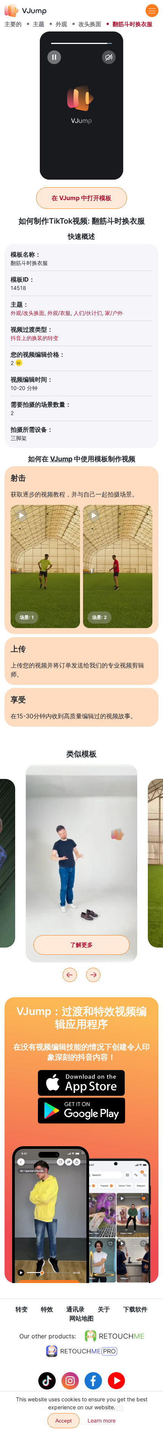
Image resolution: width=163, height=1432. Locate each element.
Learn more (102, 1420)
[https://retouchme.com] (114, 1336)
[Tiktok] (48, 1380)
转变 (22, 1309)
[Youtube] (116, 1380)
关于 (104, 1309)
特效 (47, 1309)
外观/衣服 (59, 313)
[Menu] (152, 10)
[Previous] (70, 975)
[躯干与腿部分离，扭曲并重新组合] (50, 1214)
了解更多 (81, 944)
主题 (38, 24)
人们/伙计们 (88, 313)
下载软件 (135, 1309)
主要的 (13, 24)
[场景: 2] (117, 566)
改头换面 (89, 24)
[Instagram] (71, 1380)
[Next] (93, 975)
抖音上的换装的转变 (34, 338)
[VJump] (26, 10)
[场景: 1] (45, 566)
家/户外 (114, 313)
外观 (61, 24)
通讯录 (75, 1309)
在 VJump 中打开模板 (81, 198)
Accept (63, 1421)
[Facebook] (94, 1380)
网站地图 (81, 1318)
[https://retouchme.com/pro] (81, 1351)
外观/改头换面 (27, 313)
